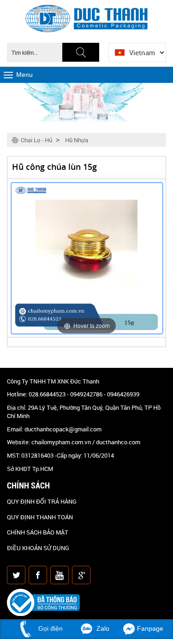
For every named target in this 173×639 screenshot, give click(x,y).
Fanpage (150, 628)
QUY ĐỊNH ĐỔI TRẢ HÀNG (42, 501)
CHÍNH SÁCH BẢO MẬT (37, 532)
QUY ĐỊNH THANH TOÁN (40, 517)
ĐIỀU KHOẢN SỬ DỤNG (38, 548)
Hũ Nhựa (76, 140)
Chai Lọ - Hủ (36, 140)
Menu (24, 74)
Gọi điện (49, 628)
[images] (17, 576)
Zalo (102, 628)
